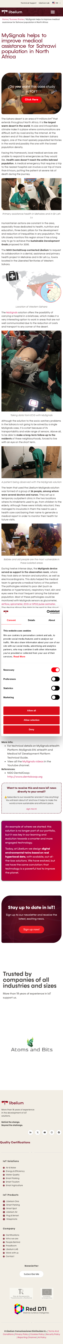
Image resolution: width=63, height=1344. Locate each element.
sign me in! (31, 809)
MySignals (12, 312)
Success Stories (17, 19)
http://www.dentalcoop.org (24, 776)
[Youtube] (44, 1132)
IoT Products (10, 1194)
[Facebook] (59, 1132)
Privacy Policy (22, 1334)
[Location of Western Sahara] (31, 285)
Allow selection (31, 720)
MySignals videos (32, 761)
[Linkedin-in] (30, 1132)
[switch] (55, 679)
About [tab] (51, 620)
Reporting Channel (27, 1337)
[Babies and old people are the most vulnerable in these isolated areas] (31, 539)
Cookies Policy (37, 1334)
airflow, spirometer (12, 604)
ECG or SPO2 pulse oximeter (39, 604)
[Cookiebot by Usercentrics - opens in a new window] (47, 612)
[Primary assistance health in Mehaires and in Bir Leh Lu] (31, 194)
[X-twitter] (37, 1132)
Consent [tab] (11, 620)
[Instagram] (51, 1132)
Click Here (31, 99)
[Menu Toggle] (53, 12)
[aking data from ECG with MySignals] (31, 371)
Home (5, 19)
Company (9, 1228)
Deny (31, 729)
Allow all (31, 710)
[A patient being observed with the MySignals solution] (31, 462)
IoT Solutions (11, 1161)
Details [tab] (31, 620)
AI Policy (42, 1337)
